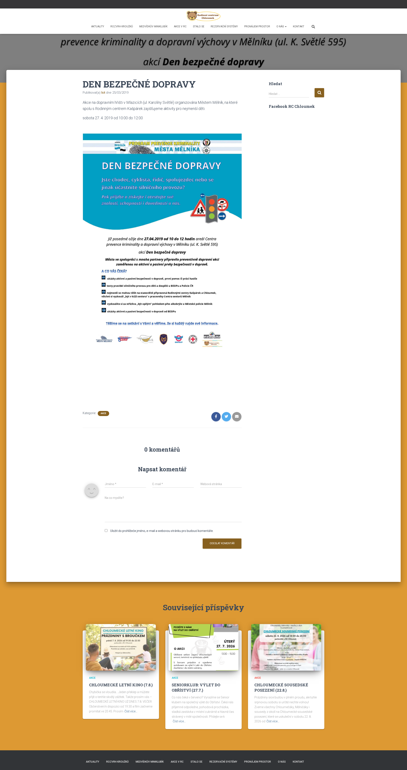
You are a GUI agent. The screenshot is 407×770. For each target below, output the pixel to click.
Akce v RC (180, 26)
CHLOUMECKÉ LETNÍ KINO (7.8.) (121, 684)
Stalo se (198, 26)
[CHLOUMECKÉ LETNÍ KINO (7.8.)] (121, 647)
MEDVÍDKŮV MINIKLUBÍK (153, 26)
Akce (103, 413)
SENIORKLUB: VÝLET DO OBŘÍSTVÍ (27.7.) (196, 687)
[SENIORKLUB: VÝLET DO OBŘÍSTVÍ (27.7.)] (203, 647)
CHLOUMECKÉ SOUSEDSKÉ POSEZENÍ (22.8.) (281, 687)
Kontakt (298, 26)
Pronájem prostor (257, 26)
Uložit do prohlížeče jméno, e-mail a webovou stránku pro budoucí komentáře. (161, 531)
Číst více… (130, 711)
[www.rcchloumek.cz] (203, 16)
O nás (280, 26)
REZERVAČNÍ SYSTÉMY (224, 26)
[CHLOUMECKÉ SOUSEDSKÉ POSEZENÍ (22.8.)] (286, 647)
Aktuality (97, 26)
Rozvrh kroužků (121, 26)
